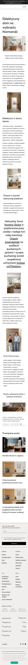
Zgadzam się (14, 662)
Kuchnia (16, 419)
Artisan (4, 554)
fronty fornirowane (9, 417)
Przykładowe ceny (6, 583)
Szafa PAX (18, 565)
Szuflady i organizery (21, 560)
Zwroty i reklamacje (7, 599)
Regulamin (18, 582)
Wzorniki (4, 586)
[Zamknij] (26, 1)
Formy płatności (6, 592)
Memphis (4, 562)
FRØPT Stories (4, 42)
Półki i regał (19, 562)
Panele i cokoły (19, 557)
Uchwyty (18, 568)
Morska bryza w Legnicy (12, 456)
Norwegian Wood (6, 557)
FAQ (3, 589)
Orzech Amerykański (13, 421)
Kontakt (18, 579)
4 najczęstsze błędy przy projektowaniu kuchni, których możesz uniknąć (13, 509)
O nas (17, 576)
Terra (3, 560)
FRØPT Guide (4, 494)
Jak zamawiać (5, 581)
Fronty (17, 554)
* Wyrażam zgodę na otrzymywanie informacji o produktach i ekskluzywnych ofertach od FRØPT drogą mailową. (14, 539)
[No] (26, 659)
